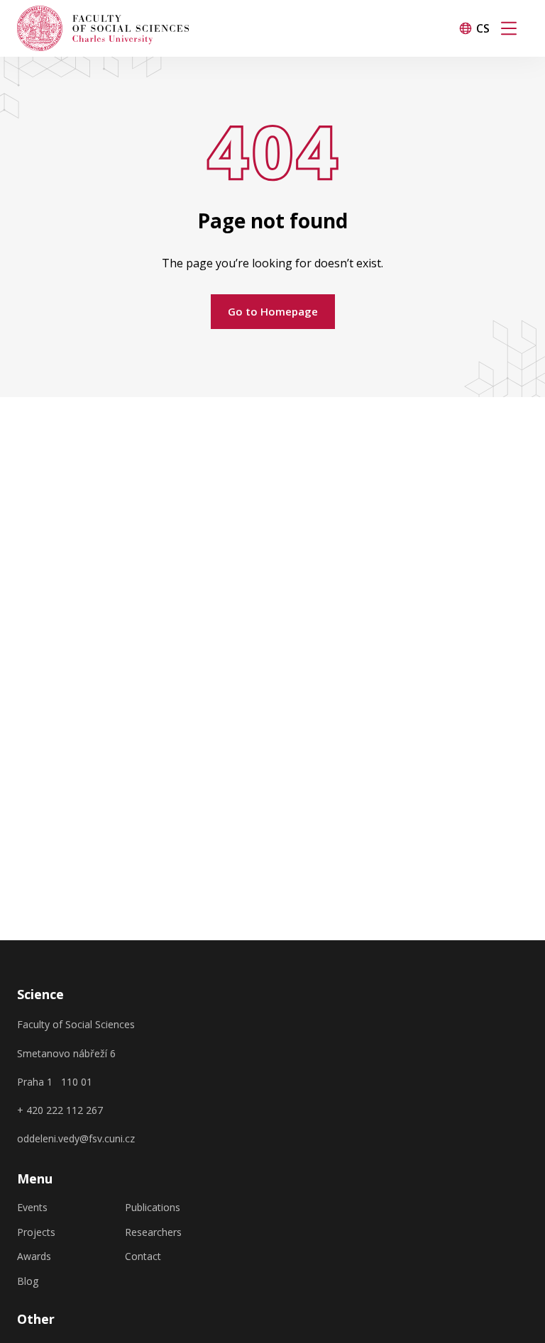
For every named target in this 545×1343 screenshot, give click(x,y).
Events (32, 1207)
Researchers (153, 1232)
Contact (143, 1256)
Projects (36, 1232)
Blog (27, 1281)
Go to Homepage (273, 311)
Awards (34, 1256)
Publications (152, 1207)
